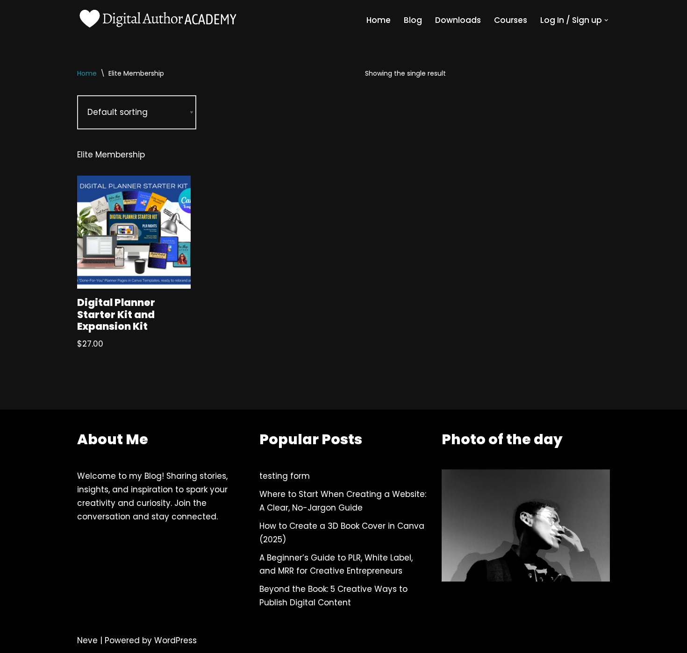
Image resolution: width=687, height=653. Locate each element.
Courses (510, 20)
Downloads (458, 20)
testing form (284, 476)
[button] (606, 20)
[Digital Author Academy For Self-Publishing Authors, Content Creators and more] (159, 20)
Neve (87, 640)
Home (378, 20)
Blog (413, 20)
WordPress (175, 640)
